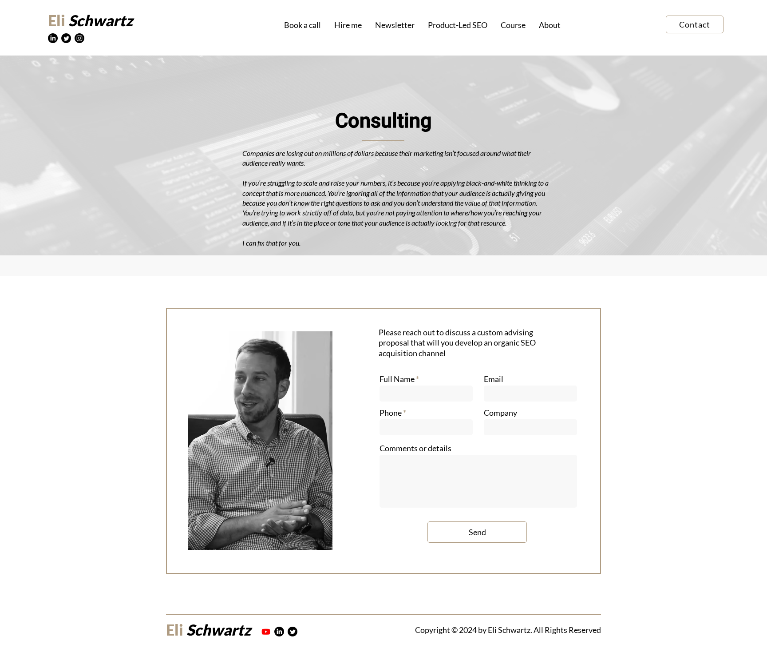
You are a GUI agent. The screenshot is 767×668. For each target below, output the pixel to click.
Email (493, 379)
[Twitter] (66, 38)
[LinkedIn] (53, 38)
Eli (56, 20)
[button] (348, 25)
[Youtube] (266, 631)
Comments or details (415, 448)
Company (500, 413)
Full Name (397, 379)
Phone (391, 413)
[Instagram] (79, 38)
